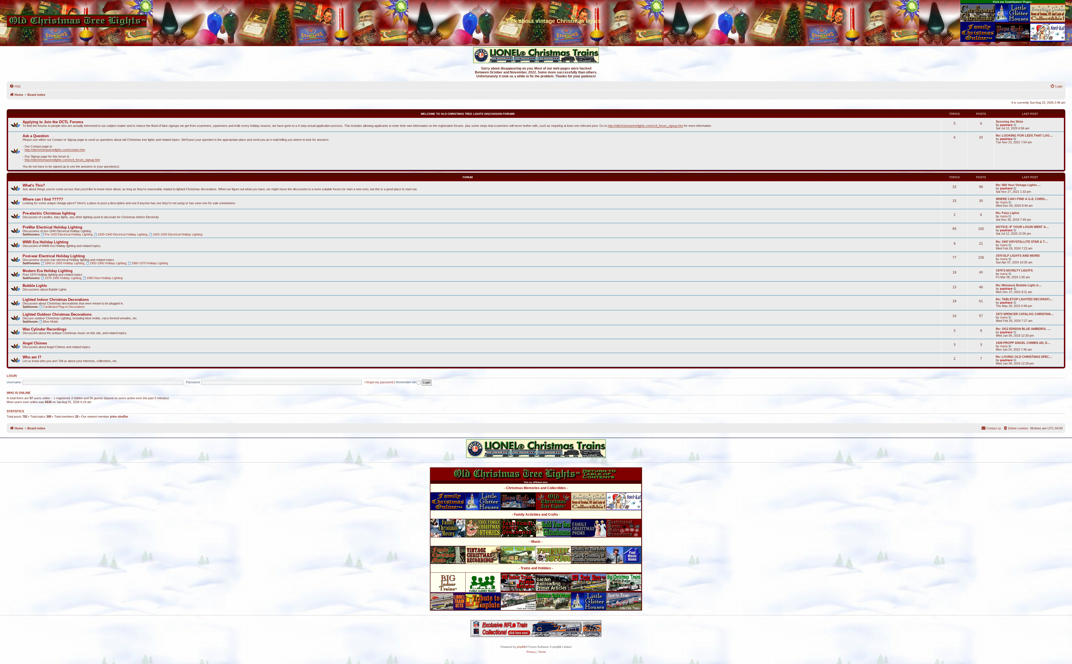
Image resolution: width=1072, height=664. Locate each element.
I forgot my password (379, 382)
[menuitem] (15, 86)
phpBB (521, 646)
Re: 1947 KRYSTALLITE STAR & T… (1022, 241)
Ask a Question (36, 136)
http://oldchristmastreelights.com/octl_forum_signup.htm (645, 125)
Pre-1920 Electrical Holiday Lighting (68, 234)
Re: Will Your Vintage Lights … (1018, 185)
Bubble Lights (35, 286)
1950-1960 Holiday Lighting (108, 263)
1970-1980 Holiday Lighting (63, 278)
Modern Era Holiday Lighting (48, 271)
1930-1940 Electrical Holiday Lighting (122, 234)
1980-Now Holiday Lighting (105, 278)
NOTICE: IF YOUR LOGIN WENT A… (1022, 227)
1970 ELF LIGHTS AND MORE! (1018, 255)
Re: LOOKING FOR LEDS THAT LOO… (1024, 135)
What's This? (34, 185)
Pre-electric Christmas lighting (49, 213)
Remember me (406, 382)
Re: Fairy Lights (1007, 213)
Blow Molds (50, 321)
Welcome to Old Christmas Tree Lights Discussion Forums (468, 113)
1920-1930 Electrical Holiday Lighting (177, 234)
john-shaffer (119, 416)
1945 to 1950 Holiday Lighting (64, 263)
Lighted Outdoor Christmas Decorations (57, 314)
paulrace (1006, 125)
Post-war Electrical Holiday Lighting (54, 256)
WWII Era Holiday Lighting (45, 242)
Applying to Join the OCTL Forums (53, 122)
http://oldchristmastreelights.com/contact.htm (55, 149)
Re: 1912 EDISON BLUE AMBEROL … (1023, 328)
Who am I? (32, 357)
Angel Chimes (35, 343)
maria (1004, 202)
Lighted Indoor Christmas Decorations (56, 300)
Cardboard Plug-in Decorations (64, 306)
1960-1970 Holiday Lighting (149, 263)
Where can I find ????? (43, 199)
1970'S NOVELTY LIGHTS (1014, 270)
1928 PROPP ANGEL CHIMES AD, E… (1023, 342)
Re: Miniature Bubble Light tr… (1019, 285)
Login (12, 375)
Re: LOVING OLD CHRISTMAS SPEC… (1024, 356)
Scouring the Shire (1009, 121)
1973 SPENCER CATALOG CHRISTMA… (1025, 314)
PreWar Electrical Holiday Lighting (52, 227)
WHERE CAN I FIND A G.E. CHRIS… (1022, 199)
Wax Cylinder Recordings (44, 329)
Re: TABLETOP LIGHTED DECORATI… (1024, 299)
